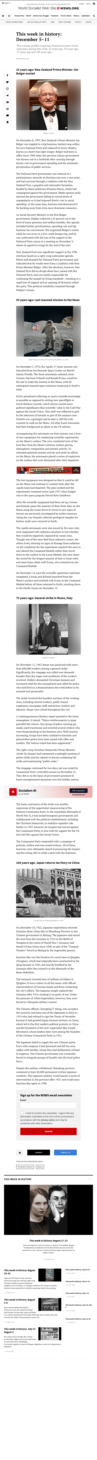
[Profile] (94, 4)
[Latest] (9, 17)
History (40, 1167)
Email (23, 1100)
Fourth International (14, 22)
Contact (81, 4)
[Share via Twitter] (7, 82)
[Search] (94, 17)
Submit (48, 1131)
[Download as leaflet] (7, 109)
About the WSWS (64, 22)
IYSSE (52, 22)
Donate (88, 22)
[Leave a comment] (7, 115)
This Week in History (25, 1167)
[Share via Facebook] (7, 75)
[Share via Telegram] (7, 95)
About (89, 4)
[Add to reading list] (7, 122)
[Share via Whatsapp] (7, 88)
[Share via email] (7, 102)
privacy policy (48, 1120)
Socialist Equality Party (36, 22)
